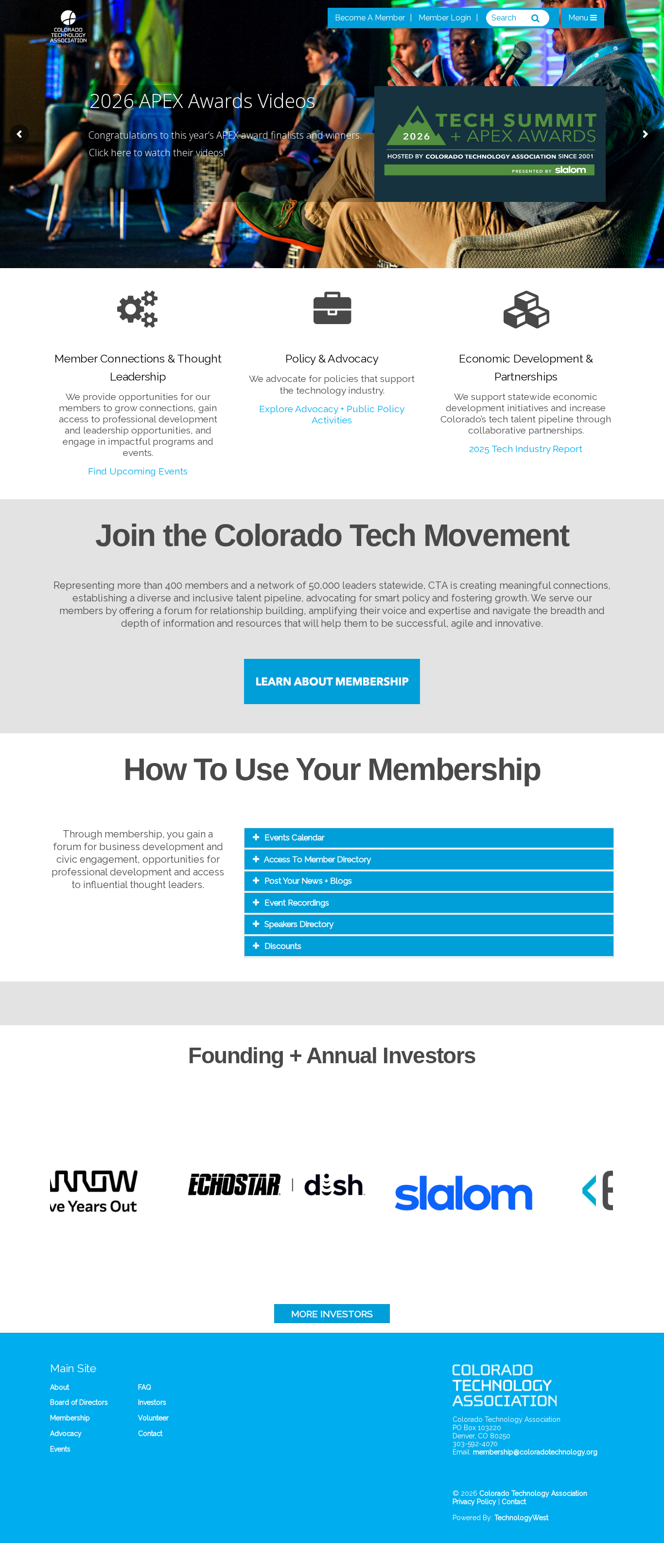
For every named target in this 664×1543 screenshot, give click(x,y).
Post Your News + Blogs (308, 881)
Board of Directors (79, 1402)
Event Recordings (296, 903)
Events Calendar (294, 837)
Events (60, 1449)
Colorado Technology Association (533, 1493)
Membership (70, 1418)
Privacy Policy (474, 1502)
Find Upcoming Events (138, 471)
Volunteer (153, 1418)
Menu (579, 17)
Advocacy (66, 1433)
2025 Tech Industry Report (525, 448)
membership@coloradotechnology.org (535, 1452)
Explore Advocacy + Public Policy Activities (331, 414)
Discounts (282, 946)
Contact (150, 1433)
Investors (152, 1402)
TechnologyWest (521, 1518)
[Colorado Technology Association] (68, 37)
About (59, 1387)
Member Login (445, 17)
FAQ (144, 1387)
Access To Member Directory (317, 859)
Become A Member (370, 17)
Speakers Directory (298, 924)
